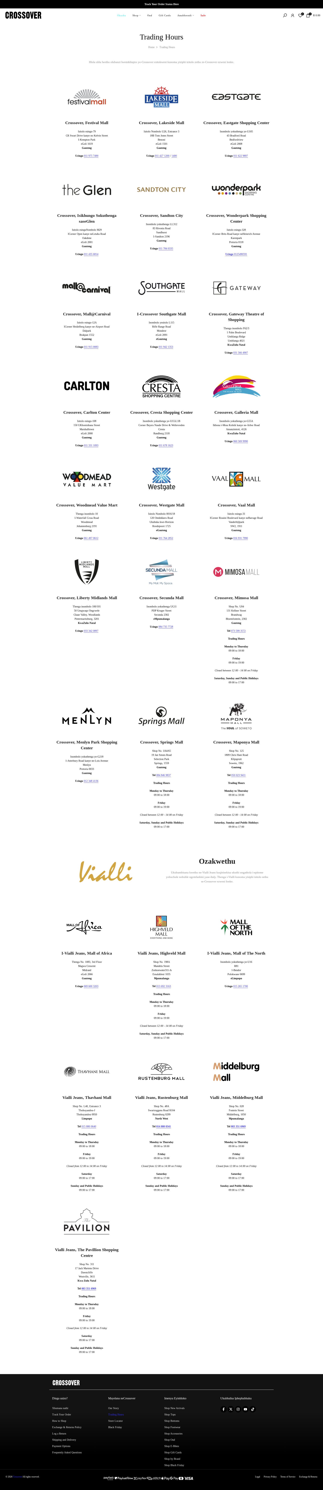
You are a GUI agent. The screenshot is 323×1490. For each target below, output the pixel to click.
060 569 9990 (240, 441)
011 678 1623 (166, 445)
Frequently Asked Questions (67, 1452)
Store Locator (115, 1421)
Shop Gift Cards (173, 1452)
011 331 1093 (91, 445)
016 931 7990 (240, 538)
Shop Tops (170, 1414)
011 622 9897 (240, 155)
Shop (136, 15)
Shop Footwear (172, 1427)
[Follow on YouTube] (245, 1409)
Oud (149, 15)
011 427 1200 (162, 155)
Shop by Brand (172, 1458)
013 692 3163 (163, 986)
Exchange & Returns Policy (66, 1427)
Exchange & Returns (308, 1476)
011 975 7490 (91, 155)
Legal (257, 1476)
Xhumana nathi (60, 1408)
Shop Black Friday (174, 1465)
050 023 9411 (238, 775)
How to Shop (59, 1421)
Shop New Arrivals (174, 1408)
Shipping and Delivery (64, 1439)
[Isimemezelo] (161, 4)
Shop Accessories (173, 1433)
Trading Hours (116, 1414)
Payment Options (61, 1446)
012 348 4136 (91, 781)
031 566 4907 (240, 352)
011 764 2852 (166, 538)
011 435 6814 (91, 254)
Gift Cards (165, 15)
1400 (174, 155)
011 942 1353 (166, 346)
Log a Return (59, 1433)
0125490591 (236, 254)
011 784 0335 (166, 248)
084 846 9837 (163, 775)
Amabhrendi (184, 15)
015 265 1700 (240, 986)
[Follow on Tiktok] (253, 1409)
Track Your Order (61, 1414)
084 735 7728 (166, 626)
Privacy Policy (270, 1476)
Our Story (113, 1408)
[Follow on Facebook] (223, 1409)
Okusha (121, 15)
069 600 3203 (91, 986)
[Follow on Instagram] (238, 1409)
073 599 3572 (238, 630)
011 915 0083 (91, 346)
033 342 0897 (91, 630)
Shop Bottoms (171, 1421)
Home (151, 47)
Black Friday (115, 1427)
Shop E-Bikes (171, 1446)
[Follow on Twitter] (231, 1409)
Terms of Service (287, 1476)
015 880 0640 (88, 1126)
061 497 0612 (91, 538)
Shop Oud (169, 1439)
